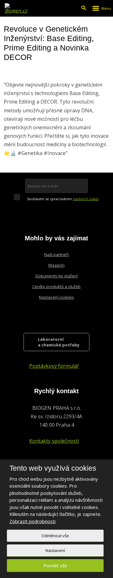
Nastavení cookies (56, 297)
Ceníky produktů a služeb (56, 286)
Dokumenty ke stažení (56, 276)
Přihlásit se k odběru (69, 185)
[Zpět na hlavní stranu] (16, 8)
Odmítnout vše (55, 535)
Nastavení (55, 550)
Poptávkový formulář (54, 365)
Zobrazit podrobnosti (32, 521)
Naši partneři (56, 254)
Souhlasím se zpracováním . (63, 198)
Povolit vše (55, 565)
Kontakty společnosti (54, 440)
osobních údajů (86, 198)
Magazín (56, 265)
